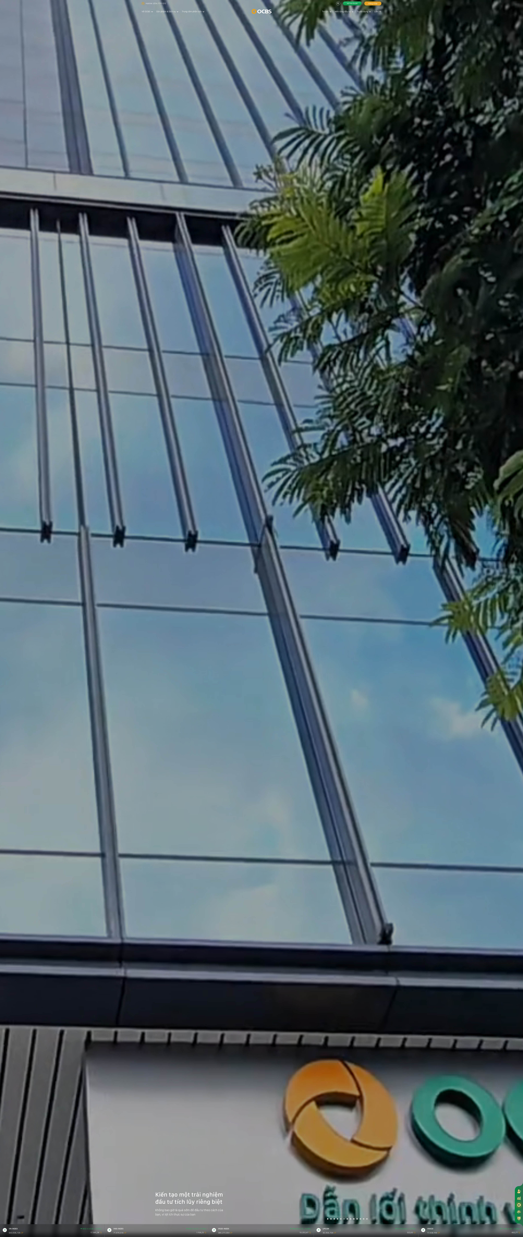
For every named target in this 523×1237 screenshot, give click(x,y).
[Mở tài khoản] (519, 1191)
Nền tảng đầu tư (343, 11)
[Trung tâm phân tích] (519, 1218)
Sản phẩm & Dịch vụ (166, 11)
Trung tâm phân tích (192, 11)
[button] (327, 1219)
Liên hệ (377, 11)
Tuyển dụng (362, 11)
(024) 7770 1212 (159, 3)
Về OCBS (146, 11)
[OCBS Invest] (519, 1205)
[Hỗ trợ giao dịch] (519, 1211)
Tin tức (325, 11)
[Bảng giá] (519, 1198)
